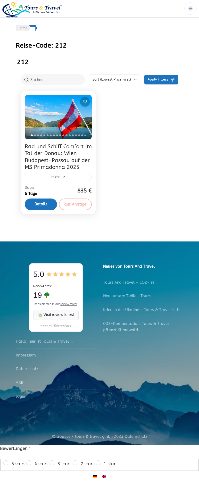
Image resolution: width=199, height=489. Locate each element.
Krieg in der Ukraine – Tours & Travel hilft (141, 309)
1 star (110, 463)
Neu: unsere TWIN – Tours (126, 296)
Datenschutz (27, 368)
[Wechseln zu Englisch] (104, 476)
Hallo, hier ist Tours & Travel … (44, 341)
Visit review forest (58, 315)
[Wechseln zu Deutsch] (95, 476)
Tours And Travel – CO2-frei (129, 282)
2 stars (87, 463)
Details (40, 204)
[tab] (32, 135)
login (20, 396)
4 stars (41, 463)
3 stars (64, 463)
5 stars (18, 463)
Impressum (26, 355)
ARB (19, 382)
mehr (55, 177)
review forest (68, 304)
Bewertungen (15, 448)
